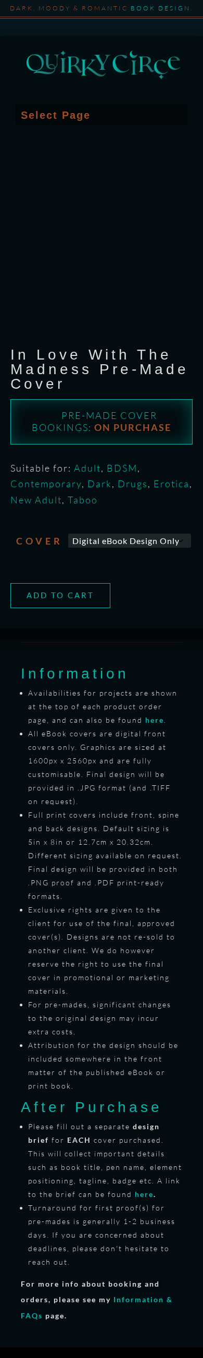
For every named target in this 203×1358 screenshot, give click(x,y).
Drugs (133, 483)
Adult (87, 468)
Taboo (83, 499)
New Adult (36, 499)
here (144, 1194)
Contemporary (46, 483)
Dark (99, 483)
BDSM (122, 468)
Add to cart (60, 595)
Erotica (171, 483)
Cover (39, 541)
